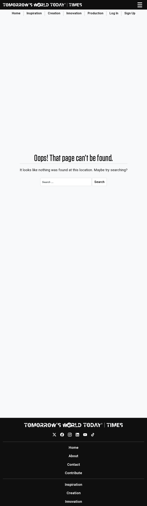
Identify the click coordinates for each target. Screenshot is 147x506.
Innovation (74, 13)
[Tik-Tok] (92, 434)
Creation (54, 13)
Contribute (73, 473)
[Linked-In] (77, 434)
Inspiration (34, 13)
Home (16, 13)
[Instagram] (69, 434)
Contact (73, 464)
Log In (113, 13)
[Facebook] (62, 434)
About (73, 456)
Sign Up (129, 13)
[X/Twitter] (54, 434)
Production (95, 13)
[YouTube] (85, 434)
